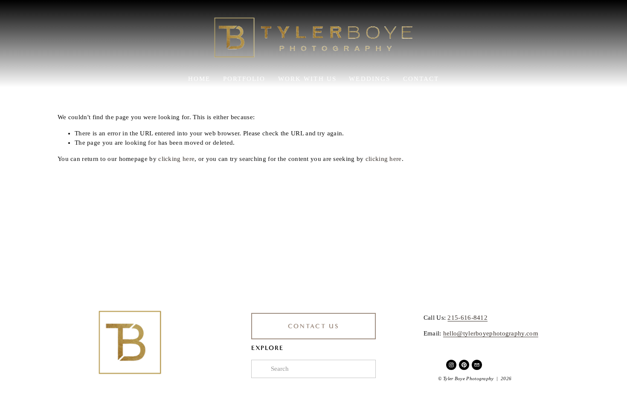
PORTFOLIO (244, 78)
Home (199, 78)
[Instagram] (451, 365)
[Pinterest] (464, 365)
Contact (421, 78)
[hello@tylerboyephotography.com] (477, 365)
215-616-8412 (467, 317)
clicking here (176, 158)
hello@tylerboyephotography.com (490, 333)
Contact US (314, 326)
